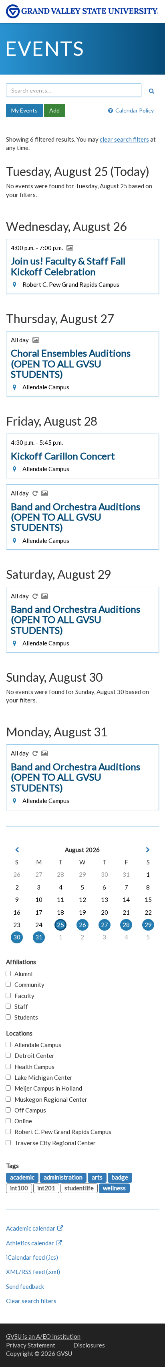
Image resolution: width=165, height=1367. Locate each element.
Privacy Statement (30, 1345)
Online (21, 1120)
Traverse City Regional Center (53, 1142)
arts (97, 1177)
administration (63, 1177)
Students (24, 1017)
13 (104, 899)
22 (148, 912)
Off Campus (28, 1110)
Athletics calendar (30, 1243)
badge (120, 1177)
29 (82, 874)
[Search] (151, 91)
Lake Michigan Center (41, 1077)
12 (82, 899)
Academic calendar (31, 1228)
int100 (19, 1187)
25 (60, 924)
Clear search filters (31, 1300)
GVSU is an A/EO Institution (43, 1336)
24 (38, 924)
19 (82, 912)
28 (60, 874)
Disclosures (89, 1345)
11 (60, 899)
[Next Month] (148, 850)
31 (126, 874)
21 (126, 912)
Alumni (21, 973)
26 (16, 874)
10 (38, 899)
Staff (19, 1006)
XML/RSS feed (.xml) (33, 1271)
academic (22, 1177)
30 (104, 874)
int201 (46, 1187)
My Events (24, 110)
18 (60, 912)
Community (27, 984)
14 (126, 899)
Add (54, 110)
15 (148, 899)
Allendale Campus (36, 1044)
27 (38, 874)
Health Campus (32, 1066)
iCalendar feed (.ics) (32, 1257)
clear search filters (124, 139)
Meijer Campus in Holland (46, 1088)
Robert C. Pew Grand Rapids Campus (61, 1131)
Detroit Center (32, 1055)
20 (104, 912)
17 (38, 912)
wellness (114, 1187)
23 (16, 924)
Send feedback (25, 1286)
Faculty (22, 995)
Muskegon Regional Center (49, 1099)
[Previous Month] (17, 850)
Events (44, 48)
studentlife (79, 1187)
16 (16, 912)
